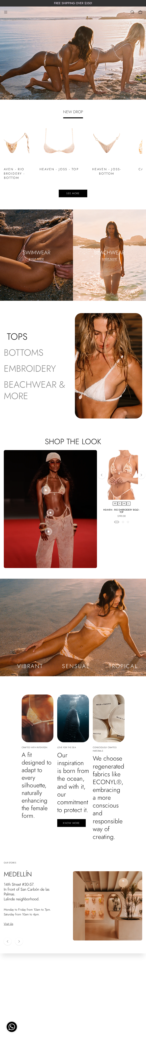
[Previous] (102, 475)
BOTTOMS (23, 352)
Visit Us (8, 924)
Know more (71, 823)
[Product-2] (50, 513)
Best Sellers (84, 981)
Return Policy (12, 975)
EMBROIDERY (30, 368)
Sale (79, 1006)
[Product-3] (48, 531)
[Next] (141, 475)
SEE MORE (72, 193)
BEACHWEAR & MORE (34, 390)
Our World (83, 1000)
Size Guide (11, 994)
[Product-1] (46, 490)
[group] (73, 3)
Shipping (9, 981)
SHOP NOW (36, 259)
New (80, 975)
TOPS (17, 336)
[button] (132, 12)
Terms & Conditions (16, 988)
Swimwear (83, 988)
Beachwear (83, 994)
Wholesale (10, 1006)
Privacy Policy (12, 1000)
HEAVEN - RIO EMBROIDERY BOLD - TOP (121, 511)
